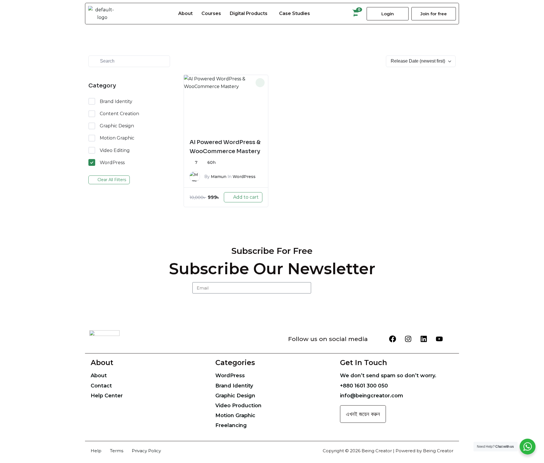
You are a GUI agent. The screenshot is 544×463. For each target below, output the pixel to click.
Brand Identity (116, 100)
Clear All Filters (111, 178)
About (185, 13)
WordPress (112, 161)
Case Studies (294, 13)
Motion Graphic (117, 136)
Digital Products (248, 13)
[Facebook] (392, 338)
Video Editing (115, 148)
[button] (250, 13)
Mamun (218, 175)
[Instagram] (408, 338)
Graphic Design (117, 124)
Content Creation (119, 112)
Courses (211, 13)
